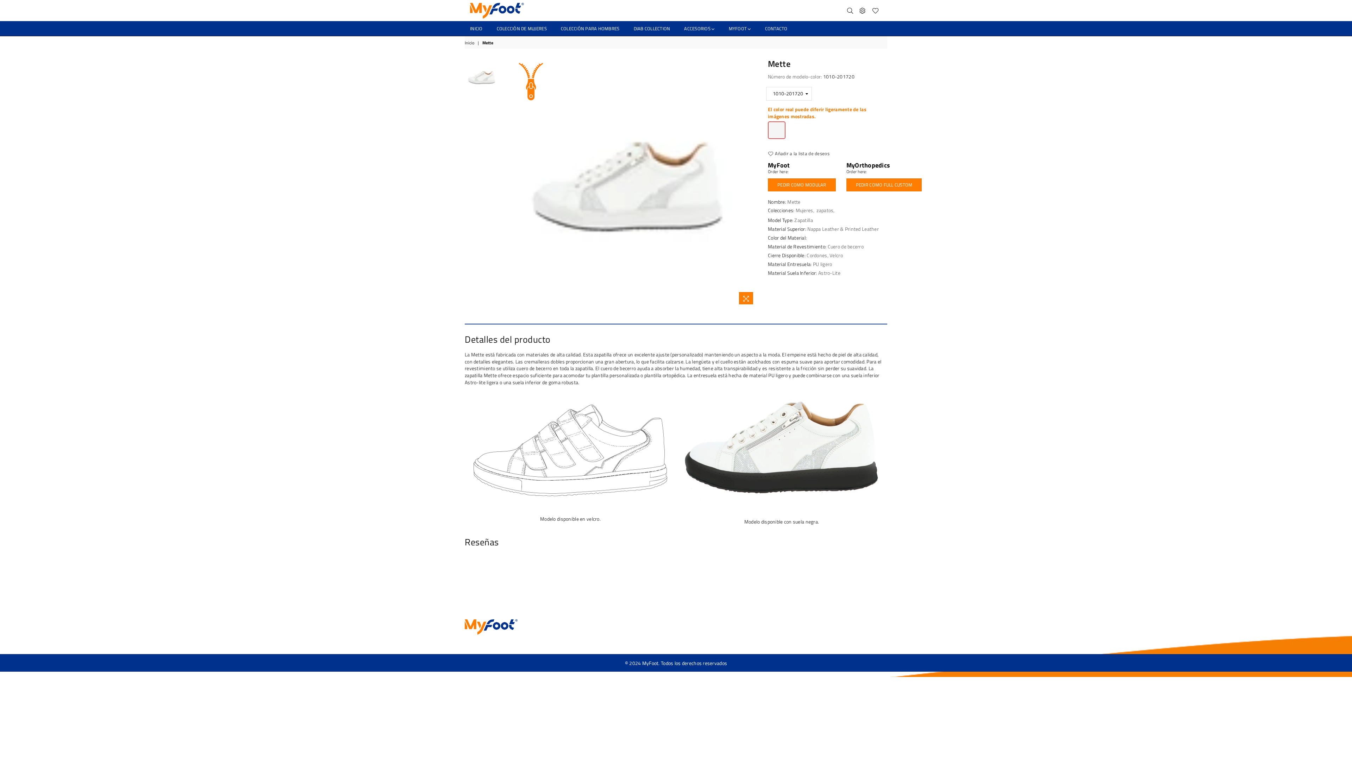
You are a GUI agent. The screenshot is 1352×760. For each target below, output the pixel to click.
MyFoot (738, 28)
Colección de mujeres (522, 28)
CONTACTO (776, 28)
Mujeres (804, 210)
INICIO (476, 28)
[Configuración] (862, 10)
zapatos (824, 210)
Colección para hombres (590, 28)
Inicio (470, 43)
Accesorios (698, 28)
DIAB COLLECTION (652, 28)
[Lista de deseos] (875, 10)
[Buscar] (850, 10)
